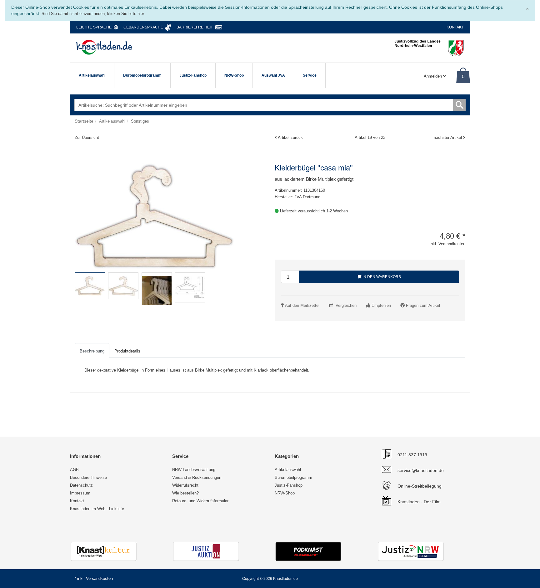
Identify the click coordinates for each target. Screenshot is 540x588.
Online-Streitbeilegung (420, 486)
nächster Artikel (448, 137)
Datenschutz (81, 485)
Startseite (84, 121)
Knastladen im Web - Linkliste (97, 508)
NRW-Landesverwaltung (193, 469)
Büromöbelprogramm (142, 75)
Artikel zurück (290, 137)
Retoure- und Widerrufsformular (200, 501)
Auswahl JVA (273, 75)
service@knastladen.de (421, 470)
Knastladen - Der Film (419, 501)
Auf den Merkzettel (302, 305)
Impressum (80, 493)
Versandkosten (99, 578)
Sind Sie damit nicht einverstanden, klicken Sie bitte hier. (93, 13)
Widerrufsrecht (185, 485)
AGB (74, 469)
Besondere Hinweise (88, 477)
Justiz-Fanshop (193, 75)
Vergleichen (346, 305)
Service (310, 75)
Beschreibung (92, 351)
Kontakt (455, 27)
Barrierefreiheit (195, 27)
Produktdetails (127, 351)
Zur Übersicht (87, 137)
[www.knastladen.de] (104, 47)
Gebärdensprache (143, 27)
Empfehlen (381, 305)
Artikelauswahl (92, 75)
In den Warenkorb (381, 277)
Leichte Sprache (94, 27)
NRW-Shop (234, 75)
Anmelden (433, 76)
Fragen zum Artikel (423, 305)
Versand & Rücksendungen (196, 477)
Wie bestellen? (185, 493)
